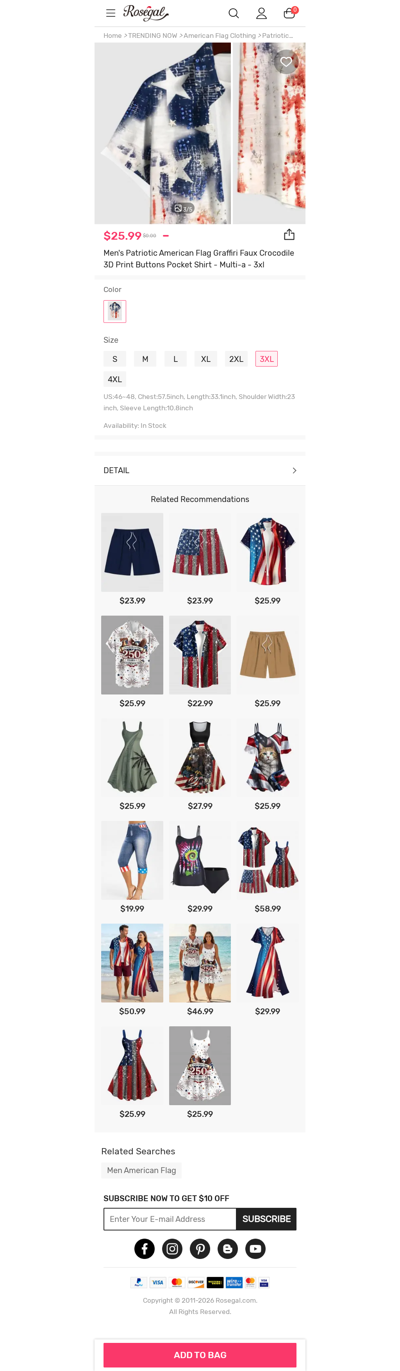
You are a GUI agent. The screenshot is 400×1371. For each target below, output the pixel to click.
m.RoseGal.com (153, 13)
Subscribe (267, 1218)
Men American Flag (141, 1170)
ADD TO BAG (200, 1355)
